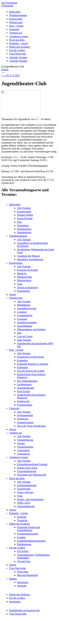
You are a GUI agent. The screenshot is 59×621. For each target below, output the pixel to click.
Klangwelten (15, 19)
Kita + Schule (16, 25)
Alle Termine (24, 208)
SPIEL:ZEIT (23, 502)
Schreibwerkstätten (27, 322)
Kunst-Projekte (25, 218)
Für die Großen (17, 50)
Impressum (22, 582)
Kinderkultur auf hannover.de (24, 610)
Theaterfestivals (25, 439)
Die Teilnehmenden (27, 381)
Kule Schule (23, 391)
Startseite (21, 585)
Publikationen (24, 544)
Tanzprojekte (23, 488)
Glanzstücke (23, 450)
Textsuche (22, 520)
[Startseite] (7, 5)
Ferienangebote (25, 415)
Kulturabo (22, 360)
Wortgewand (15, 22)
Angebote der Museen (28, 256)
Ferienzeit (14, 29)
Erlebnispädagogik (26, 485)
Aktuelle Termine (18, 57)
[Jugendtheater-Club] (21, 116)
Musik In (21, 273)
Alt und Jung (23, 561)
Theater (21, 443)
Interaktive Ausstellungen (30, 259)
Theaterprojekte (25, 446)
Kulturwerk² (23, 401)
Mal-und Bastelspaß (27, 575)
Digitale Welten (25, 215)
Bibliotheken (23, 305)
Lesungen (22, 319)
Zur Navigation (9, 2)
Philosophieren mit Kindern (31, 329)
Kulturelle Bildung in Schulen (32, 364)
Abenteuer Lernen (18, 36)
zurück (4, 69)
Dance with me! (25, 492)
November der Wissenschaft (31, 474)
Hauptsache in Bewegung (30, 356)
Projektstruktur (24, 404)
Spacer (12, 294)
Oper (19, 284)
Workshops (23, 225)
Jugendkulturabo (25, 387)
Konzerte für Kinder (27, 270)
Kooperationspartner (27, 533)
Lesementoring (24, 315)
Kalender (22, 516)
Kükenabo (22, 367)
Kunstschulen (24, 211)
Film (19, 222)
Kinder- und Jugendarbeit (30, 499)
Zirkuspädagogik (26, 506)
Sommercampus (25, 422)
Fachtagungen (24, 384)
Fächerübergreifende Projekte (32, 464)
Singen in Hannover (27, 287)
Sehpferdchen (24, 229)
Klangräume (23, 291)
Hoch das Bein (17, 39)
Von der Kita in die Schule (30, 370)
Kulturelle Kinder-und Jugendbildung (28, 529)
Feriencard (22, 418)
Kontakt (21, 537)
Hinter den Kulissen (19, 46)
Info (19, 332)
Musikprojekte (24, 276)
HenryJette (22, 571)
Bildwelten (14, 11)
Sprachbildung (24, 326)
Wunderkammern (18, 15)
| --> (10, 75)
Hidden (13, 578)
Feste (19, 495)
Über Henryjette (17, 53)
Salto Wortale (24, 340)
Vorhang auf (15, 32)
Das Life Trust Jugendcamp (31, 425)
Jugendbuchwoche (26, 308)
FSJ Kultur (22, 551)
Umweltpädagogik (26, 471)
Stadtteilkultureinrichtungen (31, 540)
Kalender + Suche (18, 43)
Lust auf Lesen (24, 336)
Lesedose (22, 311)
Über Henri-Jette (17, 613)
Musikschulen (24, 280)
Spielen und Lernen (27, 467)
